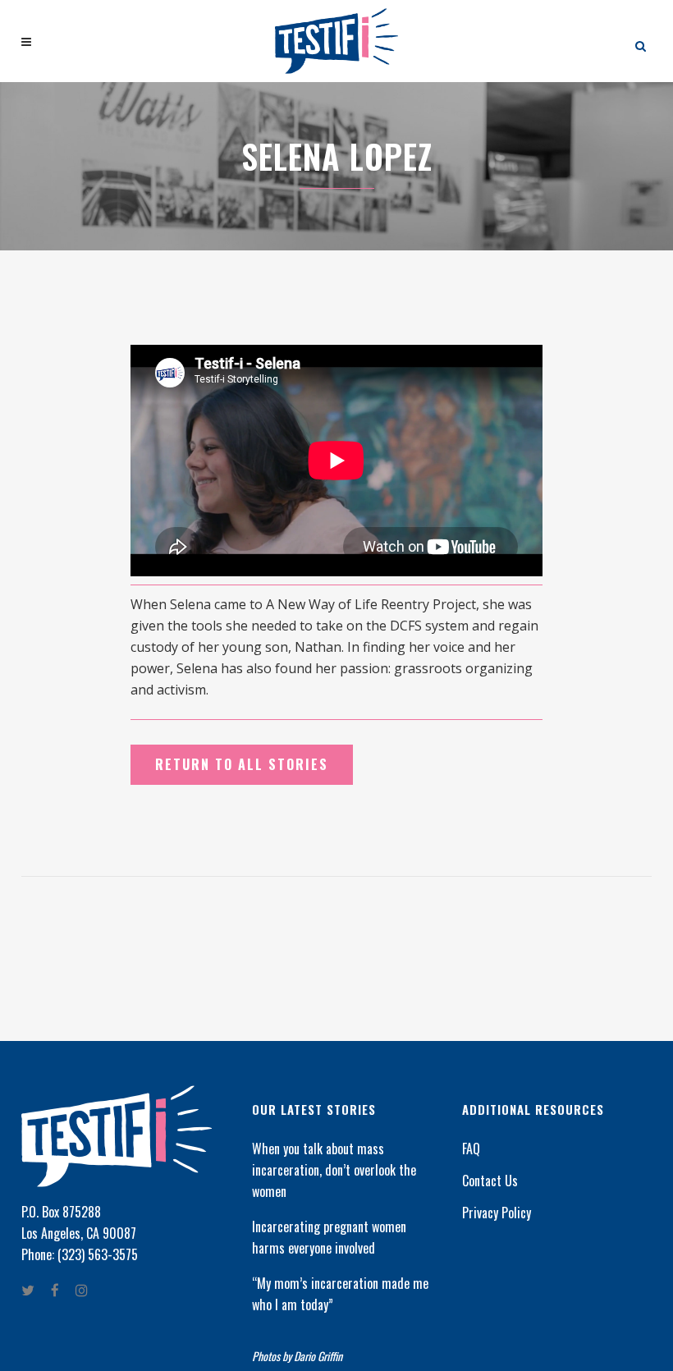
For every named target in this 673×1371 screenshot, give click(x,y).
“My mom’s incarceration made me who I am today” (340, 1293)
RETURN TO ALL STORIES (241, 764)
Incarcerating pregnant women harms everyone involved (329, 1237)
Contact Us (490, 1180)
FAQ (471, 1148)
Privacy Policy (496, 1212)
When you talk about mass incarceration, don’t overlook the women (334, 1170)
